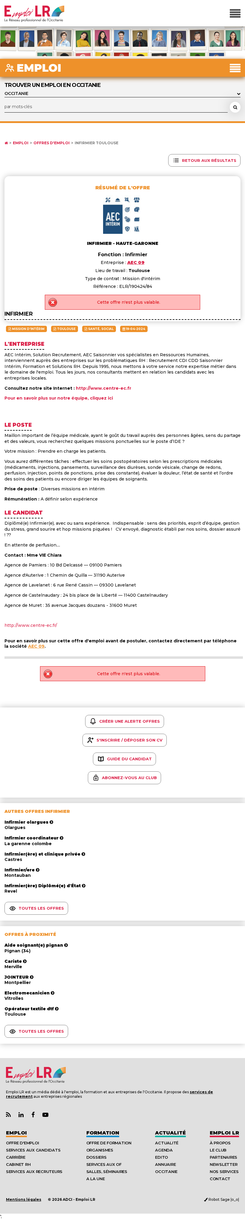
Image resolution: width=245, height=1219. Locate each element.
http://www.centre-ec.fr (103, 388)
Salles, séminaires (106, 1171)
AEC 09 (36, 646)
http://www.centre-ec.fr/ (30, 625)
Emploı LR (224, 1133)
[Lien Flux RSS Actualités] (8, 1115)
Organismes (99, 1150)
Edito (161, 1157)
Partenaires (223, 1157)
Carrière (15, 1157)
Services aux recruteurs (34, 1171)
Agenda (163, 1150)
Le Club (218, 1150)
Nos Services (224, 1171)
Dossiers (96, 1157)
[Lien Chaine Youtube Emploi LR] (45, 1115)
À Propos (220, 1142)
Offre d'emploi (22, 1142)
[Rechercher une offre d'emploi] (235, 107)
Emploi (20, 143)
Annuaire (165, 1164)
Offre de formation (108, 1142)
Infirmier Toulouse (96, 143)
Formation (102, 1133)
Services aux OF (104, 1164)
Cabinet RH (18, 1164)
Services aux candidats (33, 1150)
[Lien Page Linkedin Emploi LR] (21, 1115)
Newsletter (223, 1164)
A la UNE (95, 1178)
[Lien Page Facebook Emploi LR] (33, 1115)
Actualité (170, 1133)
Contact (220, 1178)
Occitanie (166, 1171)
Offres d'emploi (51, 143)
